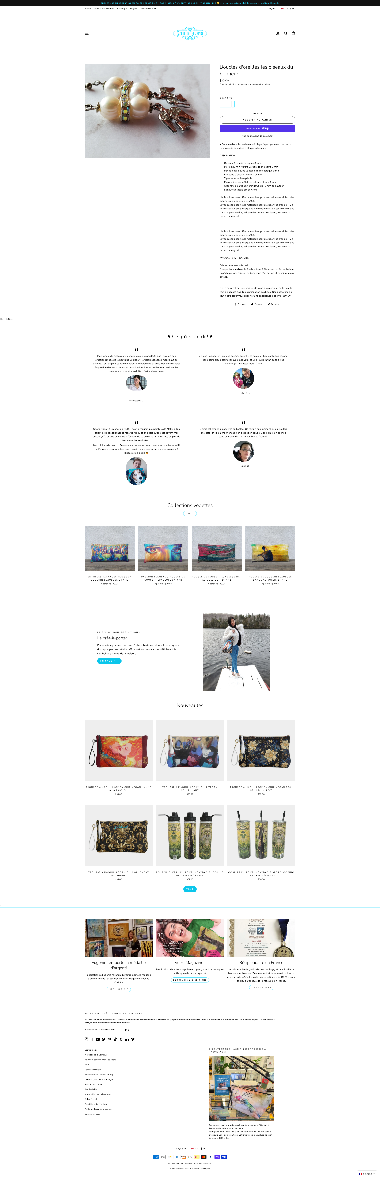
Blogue (133, 8)
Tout (190, 513)
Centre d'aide (91, 1050)
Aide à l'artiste (91, 1099)
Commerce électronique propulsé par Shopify (190, 1169)
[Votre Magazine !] (190, 938)
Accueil (88, 8)
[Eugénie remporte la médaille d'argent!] (119, 938)
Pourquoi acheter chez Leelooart (100, 1059)
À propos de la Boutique (96, 1055)
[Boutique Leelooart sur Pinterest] (109, 1039)
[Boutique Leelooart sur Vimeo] (132, 1039)
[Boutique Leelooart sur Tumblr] (121, 1039)
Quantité (226, 98)
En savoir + (109, 661)
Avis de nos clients (93, 1084)
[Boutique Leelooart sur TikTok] (115, 1039)
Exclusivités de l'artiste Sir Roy (99, 1074)
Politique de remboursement (98, 1109)
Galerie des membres (104, 8)
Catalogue (122, 8)
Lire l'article (119, 989)
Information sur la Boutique (98, 1094)
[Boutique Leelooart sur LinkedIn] (127, 1039)
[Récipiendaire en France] (261, 938)
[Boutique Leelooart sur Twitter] (104, 1039)
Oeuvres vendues (148, 8)
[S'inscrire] (127, 1030)
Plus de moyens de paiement (257, 135)
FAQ (87, 1064)
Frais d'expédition (228, 84)
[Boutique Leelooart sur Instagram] (86, 1039)
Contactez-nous (92, 1114)
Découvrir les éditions (190, 980)
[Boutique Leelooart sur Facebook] (92, 1039)
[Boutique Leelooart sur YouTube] (98, 1039)
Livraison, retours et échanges (99, 1079)
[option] (190, 3)
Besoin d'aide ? (92, 1089)
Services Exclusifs (93, 1069)
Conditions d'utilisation (96, 1104)
